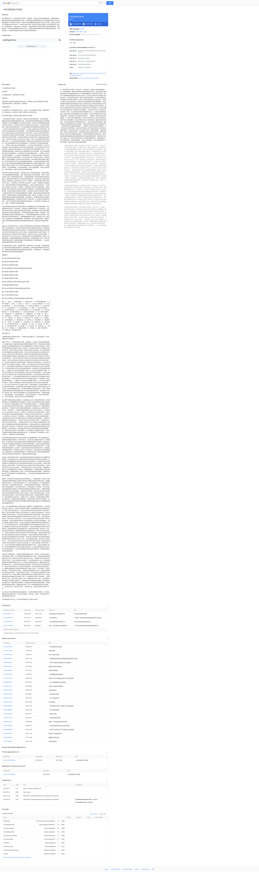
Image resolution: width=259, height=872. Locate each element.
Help (153, 869)
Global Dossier (89, 78)
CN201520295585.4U (9, 760)
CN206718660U (7, 737)
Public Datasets (127, 869)
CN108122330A (8, 617)
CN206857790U (7, 690)
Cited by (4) (76, 73)
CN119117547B (7, 678)
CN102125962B (7, 741)
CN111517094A (8, 625)
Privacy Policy (145, 869)
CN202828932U (7, 682)
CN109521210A (8, 621)
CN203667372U (7, 721)
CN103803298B (7, 729)
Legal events (83, 73)
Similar (99, 24)
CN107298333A (7, 670)
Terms (136, 869)
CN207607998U (7, 725)
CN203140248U (7, 694)
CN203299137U (7, 733)
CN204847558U (7, 702)
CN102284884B (7, 710)
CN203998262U (7, 706)
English (82, 29)
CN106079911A (8, 613)
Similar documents (93, 73)
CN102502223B (7, 714)
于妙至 (85, 31)
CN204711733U (7, 717)
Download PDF (76, 24)
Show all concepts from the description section (17, 857)
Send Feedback (115, 869)
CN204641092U (7, 646)
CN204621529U (7, 686)
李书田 (77, 31)
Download (95, 814)
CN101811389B (7, 650)
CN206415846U (7, 666)
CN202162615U (7, 698)
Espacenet (81, 78)
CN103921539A (7, 654)
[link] (6, 821)
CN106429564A (7, 674)
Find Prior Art (89, 24)
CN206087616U (7, 662)
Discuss (96, 78)
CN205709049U (7, 658)
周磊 (81, 31)
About (106, 869)
